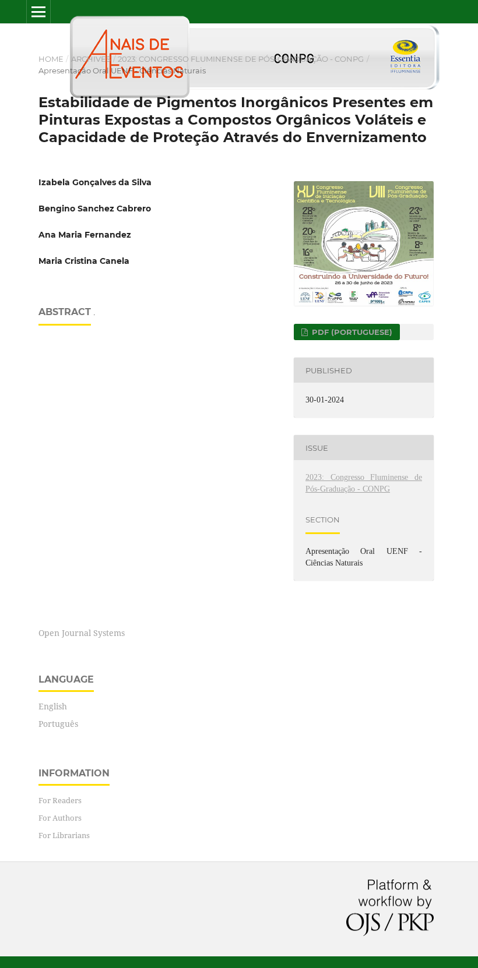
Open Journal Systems (81, 632)
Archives (91, 58)
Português (58, 723)
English (52, 706)
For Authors (60, 817)
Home (51, 58)
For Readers (60, 800)
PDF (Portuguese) (351, 332)
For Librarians (64, 835)
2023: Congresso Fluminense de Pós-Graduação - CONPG (241, 58)
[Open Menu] (38, 11)
